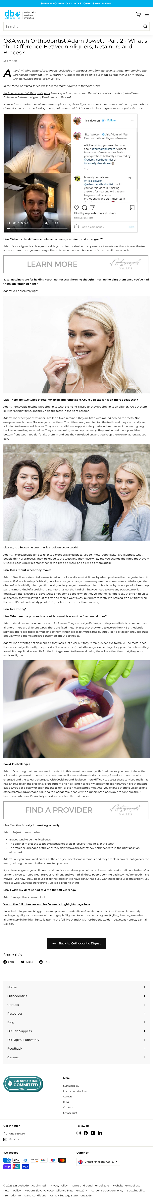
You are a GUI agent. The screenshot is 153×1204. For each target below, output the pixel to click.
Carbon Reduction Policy (107, 1190)
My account (70, 1112)
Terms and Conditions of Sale (90, 1185)
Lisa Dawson (48, 70)
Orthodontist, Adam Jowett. (42, 78)
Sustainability (71, 1085)
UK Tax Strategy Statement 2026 (71, 1195)
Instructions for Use (75, 1091)
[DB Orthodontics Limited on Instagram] (78, 1133)
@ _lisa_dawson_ (119, 915)
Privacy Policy (59, 1185)
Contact (68, 1107)
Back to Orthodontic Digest (79, 943)
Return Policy (12, 1190)
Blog (66, 1101)
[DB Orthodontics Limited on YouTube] (93, 1133)
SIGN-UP (46, 3)
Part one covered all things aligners (26, 93)
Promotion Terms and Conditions (24, 1195)
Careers (67, 1096)
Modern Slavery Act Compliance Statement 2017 (56, 1190)
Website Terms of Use (126, 1185)
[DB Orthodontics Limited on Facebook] (86, 1133)
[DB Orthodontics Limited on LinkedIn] (100, 1133)
